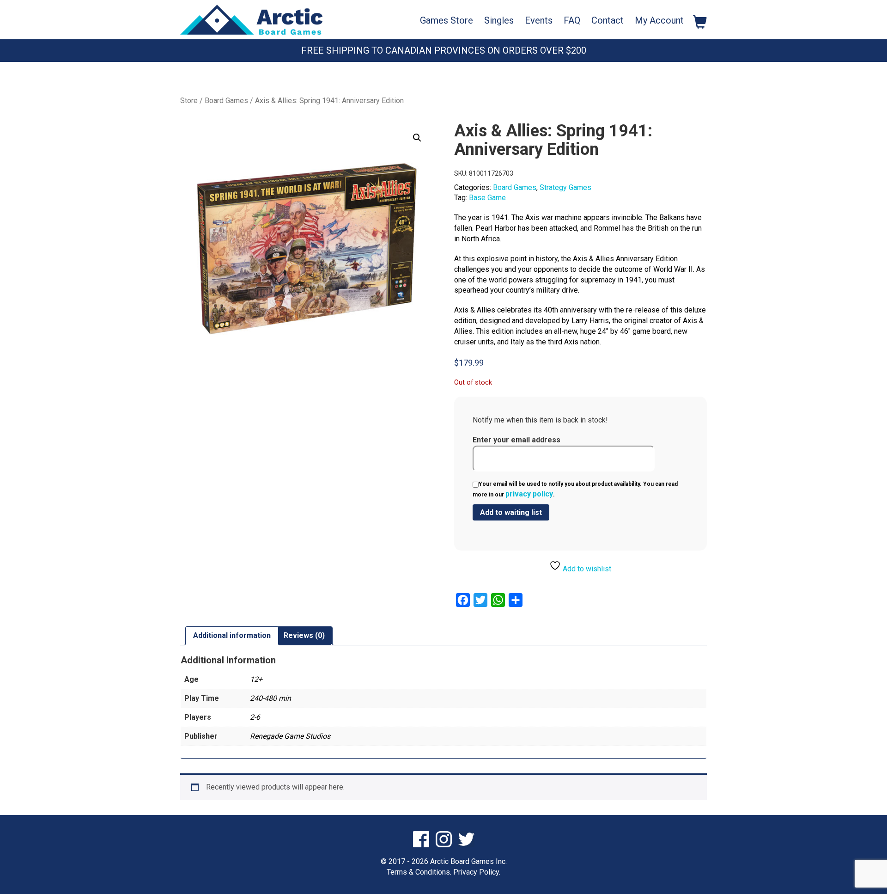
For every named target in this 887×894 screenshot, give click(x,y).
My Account (659, 20)
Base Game (487, 197)
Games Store (446, 20)
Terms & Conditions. (419, 872)
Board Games (226, 100)
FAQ (572, 20)
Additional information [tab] (232, 635)
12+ (256, 679)
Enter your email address (516, 439)
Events (539, 20)
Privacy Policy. (476, 872)
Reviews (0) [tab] (304, 635)
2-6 (255, 717)
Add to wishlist (586, 568)
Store (189, 100)
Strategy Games (565, 187)
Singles (499, 20)
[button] (417, 137)
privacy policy (529, 494)
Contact (607, 20)
